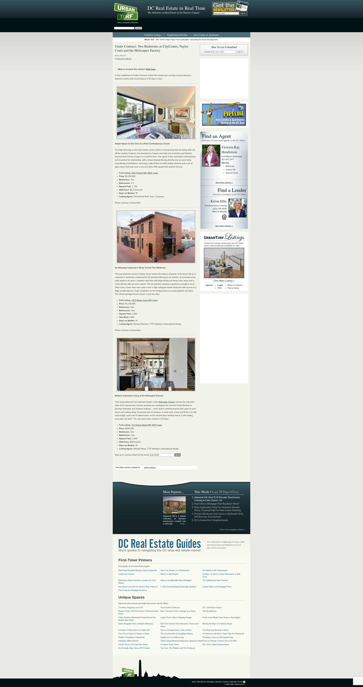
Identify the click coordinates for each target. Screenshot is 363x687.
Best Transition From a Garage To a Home (178, 611)
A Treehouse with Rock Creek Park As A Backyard (223, 634)
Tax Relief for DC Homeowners (215, 570)
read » (183, 524)
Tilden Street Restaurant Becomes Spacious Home (181, 641)
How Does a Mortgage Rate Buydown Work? (216, 504)
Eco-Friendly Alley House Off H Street (134, 648)
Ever (235, 492)
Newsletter (126, 22)
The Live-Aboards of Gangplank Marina (177, 634)
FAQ (219, 288)
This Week (201, 492)
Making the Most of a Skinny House (217, 624)
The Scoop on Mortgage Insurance (132, 590)
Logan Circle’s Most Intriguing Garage (176, 617)
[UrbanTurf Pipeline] (224, 127)
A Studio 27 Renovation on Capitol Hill (134, 630)
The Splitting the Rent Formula (215, 580)
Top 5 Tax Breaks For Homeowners (175, 570)
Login (220, 285)
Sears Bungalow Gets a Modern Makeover (135, 624)
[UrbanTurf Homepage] (128, 12)
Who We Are (201, 682)
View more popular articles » (232, 529)
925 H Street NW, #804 (141, 173)
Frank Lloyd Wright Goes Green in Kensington (221, 617)
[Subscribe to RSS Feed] (244, 682)
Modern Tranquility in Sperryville (131, 637)
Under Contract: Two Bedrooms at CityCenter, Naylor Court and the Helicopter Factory (151, 48)
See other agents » (224, 182)
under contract (150, 468)
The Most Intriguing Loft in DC (130, 607)
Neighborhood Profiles (177, 34)
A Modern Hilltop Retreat (128, 641)
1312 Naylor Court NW (141, 300)
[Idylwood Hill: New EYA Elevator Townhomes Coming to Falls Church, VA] (174, 513)
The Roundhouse (209, 611)
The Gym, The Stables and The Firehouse (178, 648)
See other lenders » (224, 226)
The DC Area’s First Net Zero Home (133, 644)
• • (181, 34)
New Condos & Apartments (206, 34)
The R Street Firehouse (170, 607)
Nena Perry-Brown (124, 58)
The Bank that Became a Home (215, 630)
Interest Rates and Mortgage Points (217, 587)
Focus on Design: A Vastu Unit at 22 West (219, 641)
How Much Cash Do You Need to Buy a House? (138, 587)
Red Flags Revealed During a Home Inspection (137, 570)
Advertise (134, 22)
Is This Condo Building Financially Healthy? (178, 587)
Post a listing (233, 288)
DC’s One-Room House (212, 607)
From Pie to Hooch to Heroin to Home (133, 634)
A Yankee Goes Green (170, 644)
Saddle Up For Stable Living (172, 637)
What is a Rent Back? (170, 574)
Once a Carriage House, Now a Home (176, 630)
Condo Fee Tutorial (126, 574)
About (194, 682)
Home (119, 22)
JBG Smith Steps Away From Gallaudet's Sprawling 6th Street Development (187, 40)
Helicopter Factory (167, 402)
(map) (155, 173)
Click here (150, 69)
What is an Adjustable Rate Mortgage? (176, 580)
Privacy (225, 682)
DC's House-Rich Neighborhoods (211, 520)
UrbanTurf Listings (152, 34)
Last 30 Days (221, 492)
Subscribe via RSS (236, 682)
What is (235, 285)
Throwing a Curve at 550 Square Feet (217, 637)
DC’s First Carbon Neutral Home (215, 644)
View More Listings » (224, 281)
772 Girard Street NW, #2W (143, 425)
